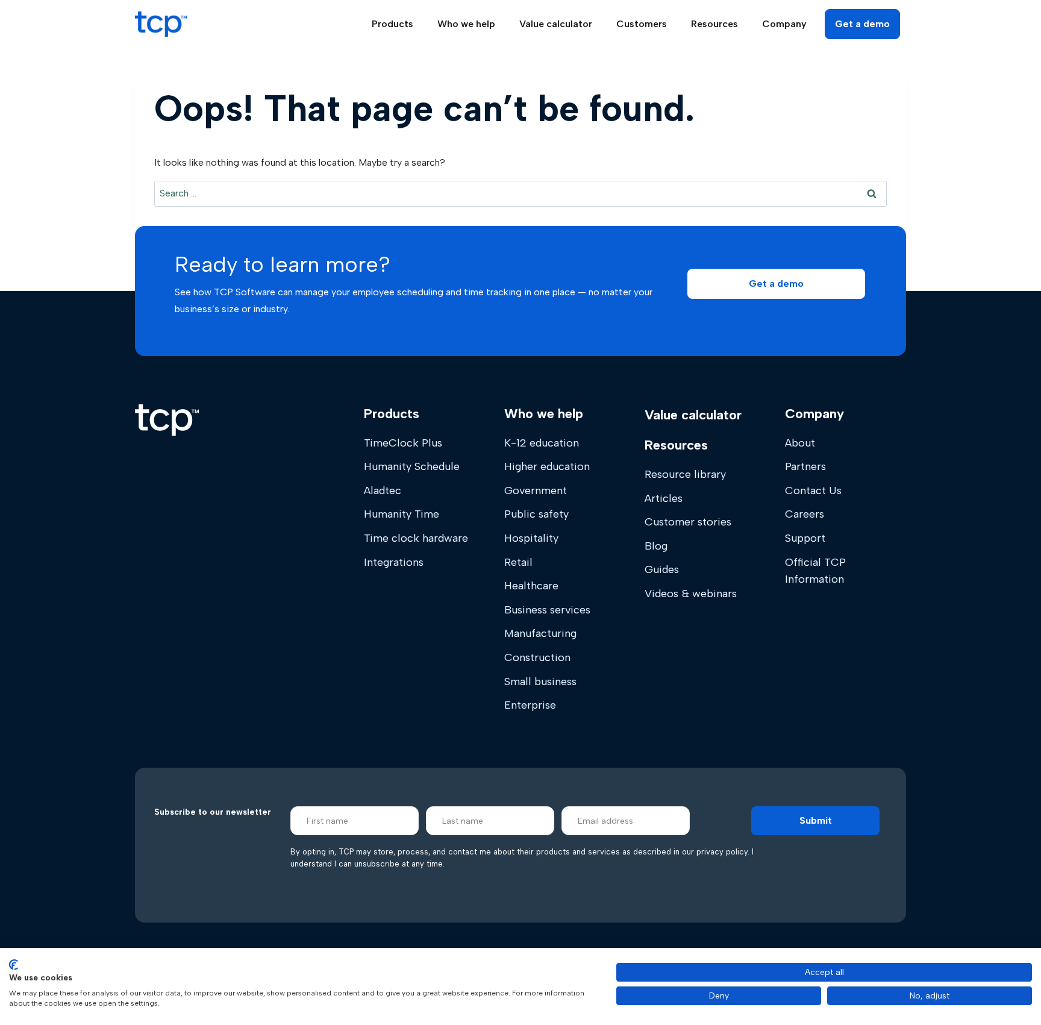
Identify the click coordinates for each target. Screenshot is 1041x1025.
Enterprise (530, 705)
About (800, 443)
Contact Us (813, 490)
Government (535, 490)
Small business (540, 681)
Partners (805, 466)
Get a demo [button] (862, 24)
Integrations (394, 562)
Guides (662, 569)
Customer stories (688, 521)
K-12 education (541, 443)
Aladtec (382, 490)
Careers (804, 514)
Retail (518, 562)
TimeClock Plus (403, 443)
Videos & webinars (691, 593)
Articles (664, 498)
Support (805, 538)
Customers (641, 24)
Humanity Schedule (412, 466)
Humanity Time (401, 514)
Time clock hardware (416, 538)
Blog (656, 546)
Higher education (547, 466)
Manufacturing (540, 633)
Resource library (685, 474)
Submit (815, 820)
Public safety (536, 514)
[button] (776, 284)
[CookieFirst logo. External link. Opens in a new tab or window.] (13, 964)
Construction (537, 657)
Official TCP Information (815, 571)
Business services (547, 609)
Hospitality (531, 538)
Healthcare (531, 585)
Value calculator (555, 24)
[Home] (167, 420)
